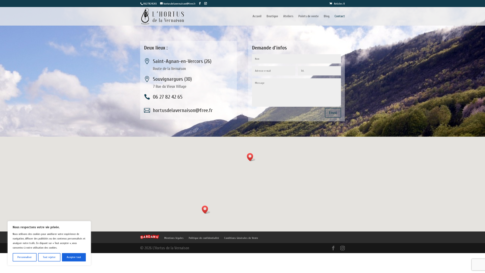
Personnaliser (24, 257)
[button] (251, 157)
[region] (49, 243)
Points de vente (308, 16)
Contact (340, 16)
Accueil (257, 16)
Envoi (333, 113)
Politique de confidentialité (204, 238)
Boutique (272, 16)
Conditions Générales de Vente (241, 238)
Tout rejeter (49, 257)
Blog (326, 16)
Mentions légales (174, 238)
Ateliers (288, 16)
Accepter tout (74, 257)
